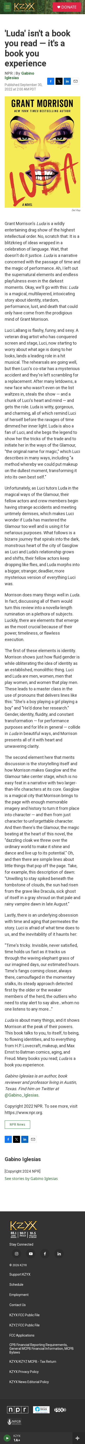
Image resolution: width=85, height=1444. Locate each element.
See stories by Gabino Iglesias (31, 1178)
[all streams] (78, 1438)
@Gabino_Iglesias (21, 1095)
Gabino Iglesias (23, 1159)
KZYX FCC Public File (24, 1315)
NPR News (17, 1124)
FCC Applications (21, 1335)
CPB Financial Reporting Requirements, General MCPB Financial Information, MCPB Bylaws (41, 1348)
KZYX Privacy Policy (24, 1372)
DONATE (68, 7)
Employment (19, 1295)
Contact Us (17, 1305)
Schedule (16, 1284)
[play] (7, 1438)
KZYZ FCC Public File (24, 1325)
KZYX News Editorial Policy (29, 1382)
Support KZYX (19, 1274)
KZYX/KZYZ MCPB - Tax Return (32, 1361)
